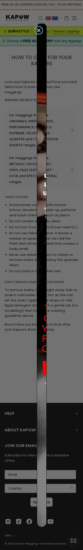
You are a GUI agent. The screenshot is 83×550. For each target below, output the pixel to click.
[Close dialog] (38, 30)
